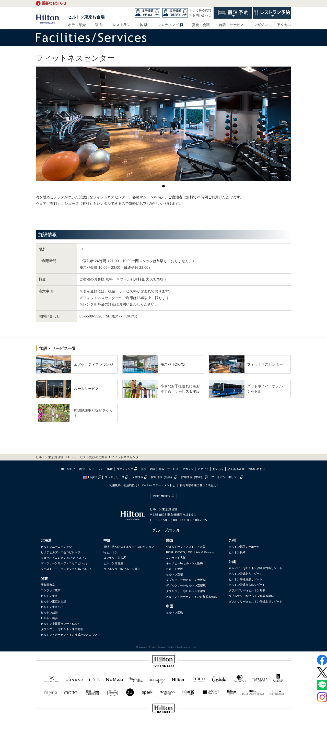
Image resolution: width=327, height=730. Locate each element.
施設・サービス (231, 25)
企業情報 (137, 477)
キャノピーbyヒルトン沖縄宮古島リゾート (255, 568)
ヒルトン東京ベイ (52, 606)
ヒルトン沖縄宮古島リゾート (247, 584)
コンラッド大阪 (176, 557)
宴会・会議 (201, 25)
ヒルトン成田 (49, 612)
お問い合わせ (202, 15)
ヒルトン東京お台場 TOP (53, 457)
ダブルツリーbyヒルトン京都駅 (186, 585)
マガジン (260, 25)
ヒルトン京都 (174, 574)
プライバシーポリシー (225, 477)
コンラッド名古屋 (114, 557)
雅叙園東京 (48, 584)
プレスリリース (114, 477)
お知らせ (218, 468)
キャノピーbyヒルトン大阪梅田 (186, 563)
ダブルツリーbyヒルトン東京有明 (62, 629)
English (92, 477)
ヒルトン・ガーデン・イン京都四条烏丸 (191, 596)
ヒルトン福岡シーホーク (244, 546)
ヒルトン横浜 (49, 618)
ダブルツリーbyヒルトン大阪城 (186, 579)
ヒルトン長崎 (237, 552)
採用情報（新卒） (162, 477)
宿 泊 (99, 25)
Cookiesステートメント (157, 485)
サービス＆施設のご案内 (91, 457)
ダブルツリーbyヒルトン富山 (121, 568)
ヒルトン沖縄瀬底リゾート (245, 579)
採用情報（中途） (192, 477)
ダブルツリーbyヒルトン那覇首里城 (251, 595)
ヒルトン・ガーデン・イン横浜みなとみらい (69, 634)
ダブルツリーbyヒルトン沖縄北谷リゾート (255, 601)
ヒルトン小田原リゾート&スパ (60, 623)
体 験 (144, 25)
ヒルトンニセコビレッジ (56, 546)
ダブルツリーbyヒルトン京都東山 (187, 591)
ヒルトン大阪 (174, 568)
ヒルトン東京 (49, 595)
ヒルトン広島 (174, 612)
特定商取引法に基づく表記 (197, 485)
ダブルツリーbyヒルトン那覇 (247, 590)
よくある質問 (202, 10)
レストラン (122, 25)
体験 (110, 468)
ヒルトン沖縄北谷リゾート (245, 573)
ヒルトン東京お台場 (86, 17)
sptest (163, 725)
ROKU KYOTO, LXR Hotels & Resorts (190, 552)
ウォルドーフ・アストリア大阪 (185, 546)
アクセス (284, 25)
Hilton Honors (161, 495)
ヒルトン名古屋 (113, 563)
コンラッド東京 (51, 590)
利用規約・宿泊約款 (122, 485)
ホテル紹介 (77, 25)
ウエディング (168, 25)
